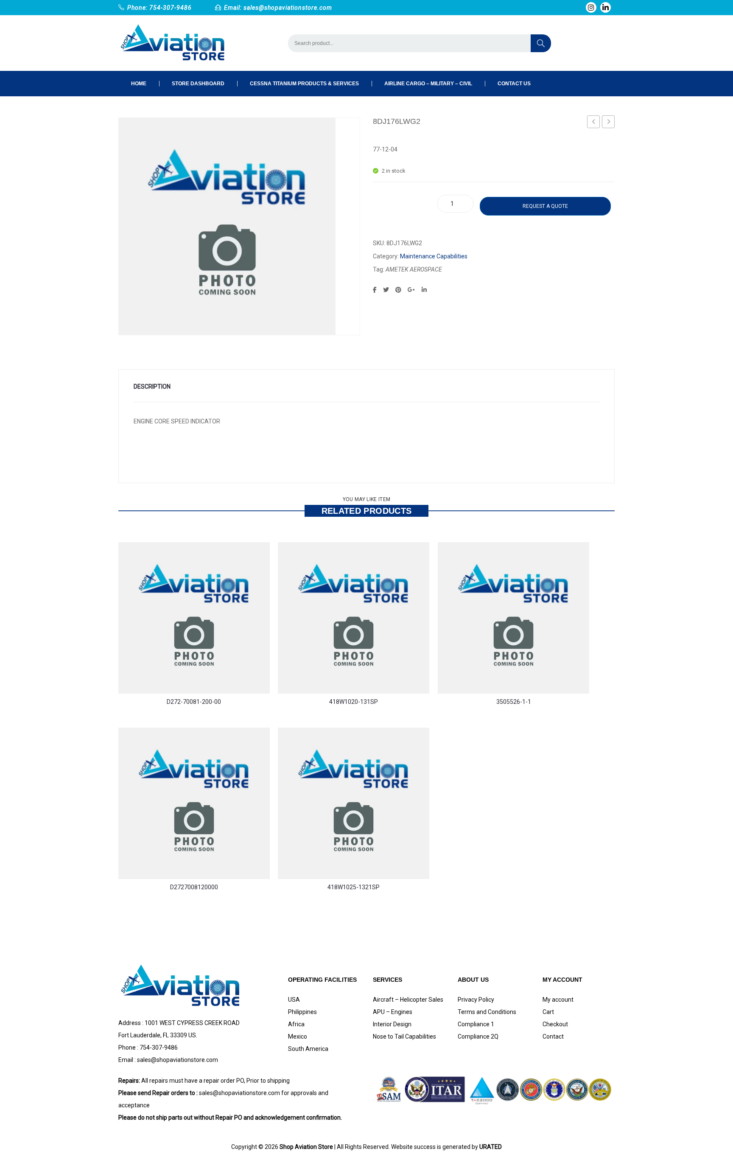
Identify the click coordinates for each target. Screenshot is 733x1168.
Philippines (302, 1011)
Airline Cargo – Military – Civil (428, 84)
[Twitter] (386, 290)
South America (308, 1048)
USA (294, 999)
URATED (490, 1146)
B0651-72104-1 (594, 123)
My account (558, 999)
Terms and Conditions (487, 1011)
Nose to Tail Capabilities (404, 1036)
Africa (296, 1024)
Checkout (555, 1024)
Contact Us (514, 84)
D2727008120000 (194, 887)
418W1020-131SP (353, 701)
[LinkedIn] (424, 290)
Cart (548, 1011)
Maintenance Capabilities (433, 256)
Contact (553, 1036)
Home (138, 84)
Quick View (131, 662)
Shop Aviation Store (306, 1146)
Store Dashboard (198, 84)
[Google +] (411, 290)
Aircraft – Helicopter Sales (408, 999)
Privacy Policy (476, 999)
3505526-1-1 (513, 701)
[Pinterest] (398, 290)
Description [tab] (152, 386)
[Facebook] (375, 290)
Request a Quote (545, 206)
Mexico (297, 1036)
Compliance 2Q (478, 1036)
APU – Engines (392, 1011)
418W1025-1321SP (353, 887)
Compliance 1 (476, 1024)
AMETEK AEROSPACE (414, 269)
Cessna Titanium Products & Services (304, 84)
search (541, 43)
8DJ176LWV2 (608, 121)
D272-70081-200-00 (194, 701)
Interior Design (392, 1024)
